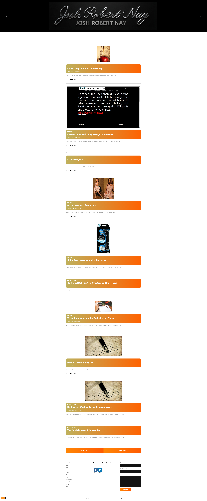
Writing (74, 65)
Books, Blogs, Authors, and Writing (84, 68)
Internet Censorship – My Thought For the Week (91, 134)
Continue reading (73, 79)
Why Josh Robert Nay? (70, 462)
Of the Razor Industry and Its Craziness (86, 260)
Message (124, 474)
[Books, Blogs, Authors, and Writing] (103, 54)
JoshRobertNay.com (97, 498)
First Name (124, 462)
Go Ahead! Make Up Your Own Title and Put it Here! (92, 283)
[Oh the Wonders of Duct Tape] (103, 188)
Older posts (84, 450)
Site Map (67, 484)
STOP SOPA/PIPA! (75, 159)
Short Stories (80, 360)
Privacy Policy (69, 479)
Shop (67, 477)
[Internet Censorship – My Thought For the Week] (103, 107)
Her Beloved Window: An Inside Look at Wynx (89, 407)
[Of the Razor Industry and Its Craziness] (103, 238)
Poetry (73, 360)
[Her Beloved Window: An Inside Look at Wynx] (103, 391)
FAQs (67, 474)
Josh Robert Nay (77, 71)
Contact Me (125, 489)
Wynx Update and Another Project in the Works (90, 318)
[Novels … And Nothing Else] (103, 346)
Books (69, 65)
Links (67, 486)
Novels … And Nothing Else (80, 362)
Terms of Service (69, 481)
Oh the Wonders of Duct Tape (81, 205)
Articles (67, 465)
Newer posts (122, 450)
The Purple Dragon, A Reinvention (83, 430)
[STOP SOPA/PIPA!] (103, 152)
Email (123, 468)
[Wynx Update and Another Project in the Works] (103, 306)
